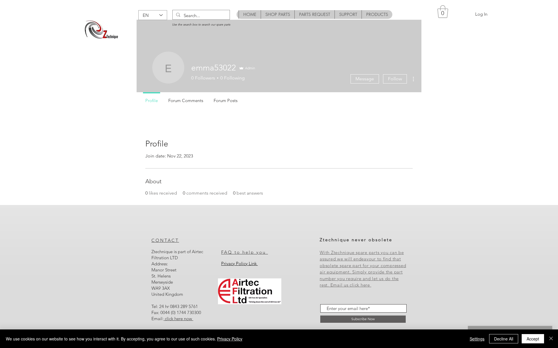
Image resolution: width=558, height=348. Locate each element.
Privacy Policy (229, 339)
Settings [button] (477, 339)
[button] (442, 11)
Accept (533, 339)
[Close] (551, 338)
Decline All (503, 339)
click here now (178, 318)
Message (364, 78)
